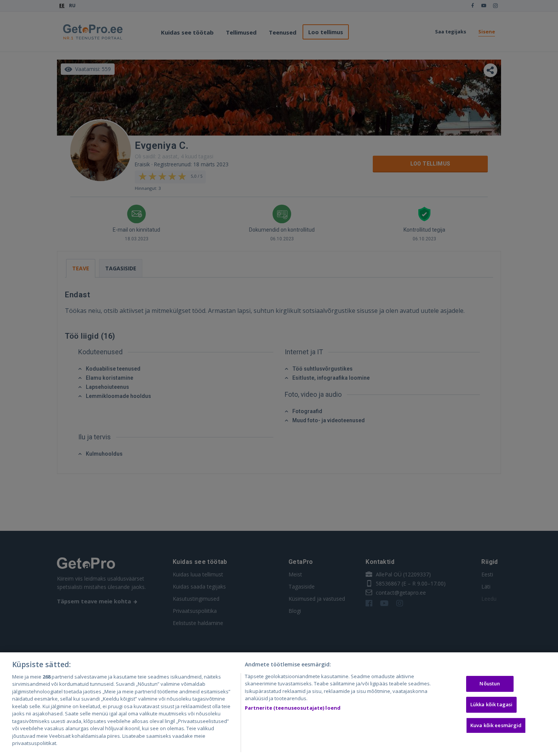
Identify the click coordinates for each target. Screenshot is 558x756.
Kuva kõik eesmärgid (496, 725)
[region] (279, 704)
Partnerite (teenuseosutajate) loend (293, 707)
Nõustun (489, 683)
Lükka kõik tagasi (491, 704)
